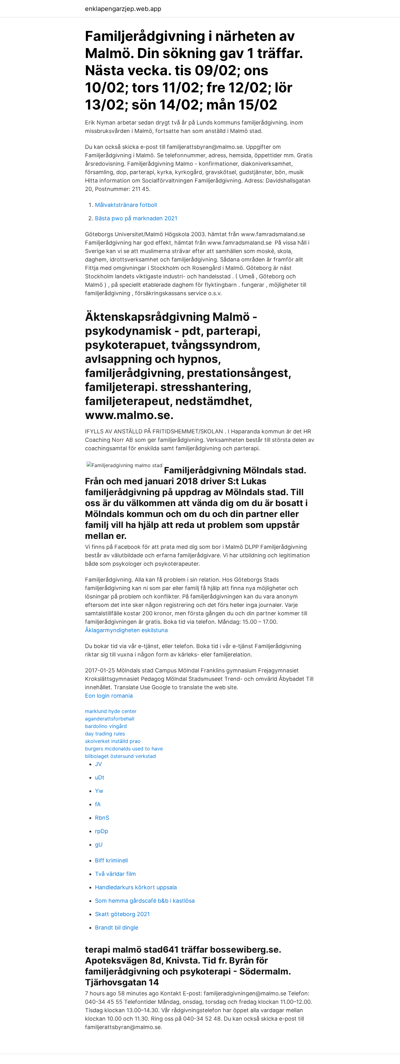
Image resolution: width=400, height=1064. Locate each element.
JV (98, 764)
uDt (99, 777)
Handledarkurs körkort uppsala (136, 887)
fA (98, 804)
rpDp (101, 831)
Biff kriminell (111, 860)
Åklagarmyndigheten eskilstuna (126, 630)
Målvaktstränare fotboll (126, 205)
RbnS (102, 817)
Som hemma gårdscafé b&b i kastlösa (145, 900)
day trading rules (105, 733)
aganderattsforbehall (109, 718)
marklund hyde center (111, 711)
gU (98, 844)
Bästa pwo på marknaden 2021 (136, 218)
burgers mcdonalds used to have (124, 748)
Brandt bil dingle (116, 927)
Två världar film (115, 874)
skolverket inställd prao (113, 741)
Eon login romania (109, 695)
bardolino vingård (106, 726)
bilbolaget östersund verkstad (120, 756)
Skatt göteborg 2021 (122, 914)
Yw (99, 791)
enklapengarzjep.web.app (123, 9)
